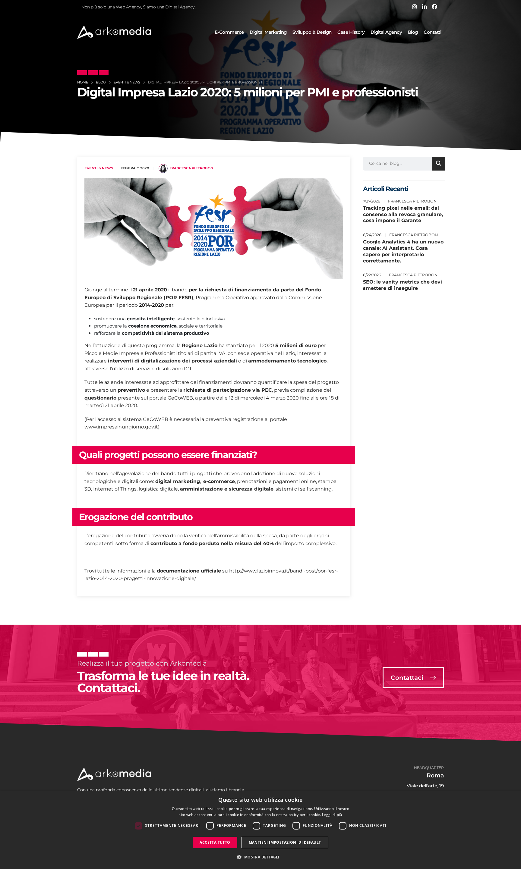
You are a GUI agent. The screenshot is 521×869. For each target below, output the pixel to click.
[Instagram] (414, 6)
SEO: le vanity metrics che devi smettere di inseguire (402, 285)
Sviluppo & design (312, 32)
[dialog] (260, 830)
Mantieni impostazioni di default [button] (285, 842)
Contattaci (408, 677)
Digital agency (386, 32)
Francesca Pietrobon (191, 168)
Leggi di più (332, 814)
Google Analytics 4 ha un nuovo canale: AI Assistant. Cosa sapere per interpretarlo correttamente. (403, 251)
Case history (351, 32)
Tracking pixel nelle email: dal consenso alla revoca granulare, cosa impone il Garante (403, 214)
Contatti (432, 32)
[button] (260, 857)
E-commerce (229, 32)
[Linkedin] (424, 6)
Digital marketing (268, 32)
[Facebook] (434, 6)
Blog (413, 32)
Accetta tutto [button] (215, 842)
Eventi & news (98, 168)
